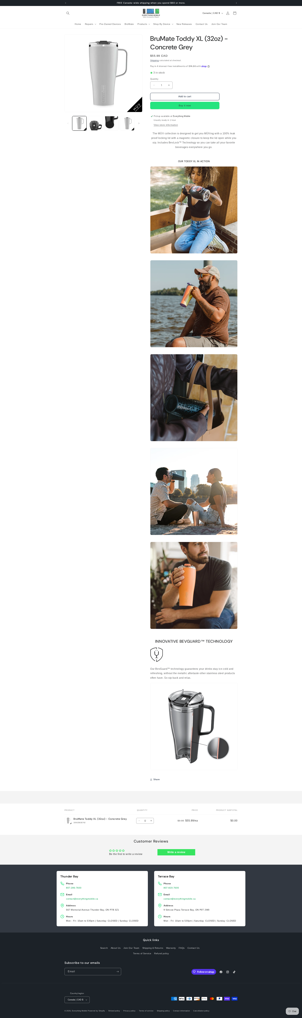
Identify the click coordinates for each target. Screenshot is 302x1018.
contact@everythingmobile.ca (82, 899)
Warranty (171, 948)
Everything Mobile (79, 1011)
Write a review (176, 852)
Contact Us (193, 948)
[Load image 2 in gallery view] (95, 123)
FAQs (182, 948)
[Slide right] (138, 123)
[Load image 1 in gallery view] (79, 123)
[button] (67, 13)
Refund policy (161, 953)
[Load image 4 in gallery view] (127, 123)
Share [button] (156, 779)
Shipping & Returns (152, 948)
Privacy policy (129, 1011)
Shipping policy (163, 1011)
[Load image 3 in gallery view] (111, 123)
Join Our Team (131, 948)
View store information (166, 125)
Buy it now (185, 105)
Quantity (154, 79)
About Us (116, 948)
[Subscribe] (117, 971)
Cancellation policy (201, 1011)
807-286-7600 (73, 888)
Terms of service (146, 1011)
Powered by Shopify (96, 1011)
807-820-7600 (171, 888)
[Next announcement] (236, 3)
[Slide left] (67, 123)
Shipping (154, 60)
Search (104, 948)
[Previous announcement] (65, 3)
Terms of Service (142, 953)
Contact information (181, 1011)
